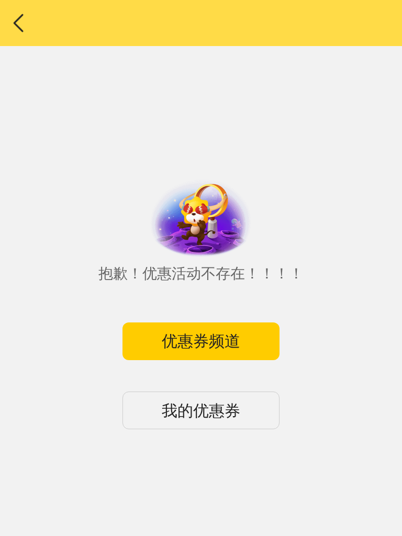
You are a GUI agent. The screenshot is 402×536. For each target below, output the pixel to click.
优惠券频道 (201, 341)
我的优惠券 (201, 410)
